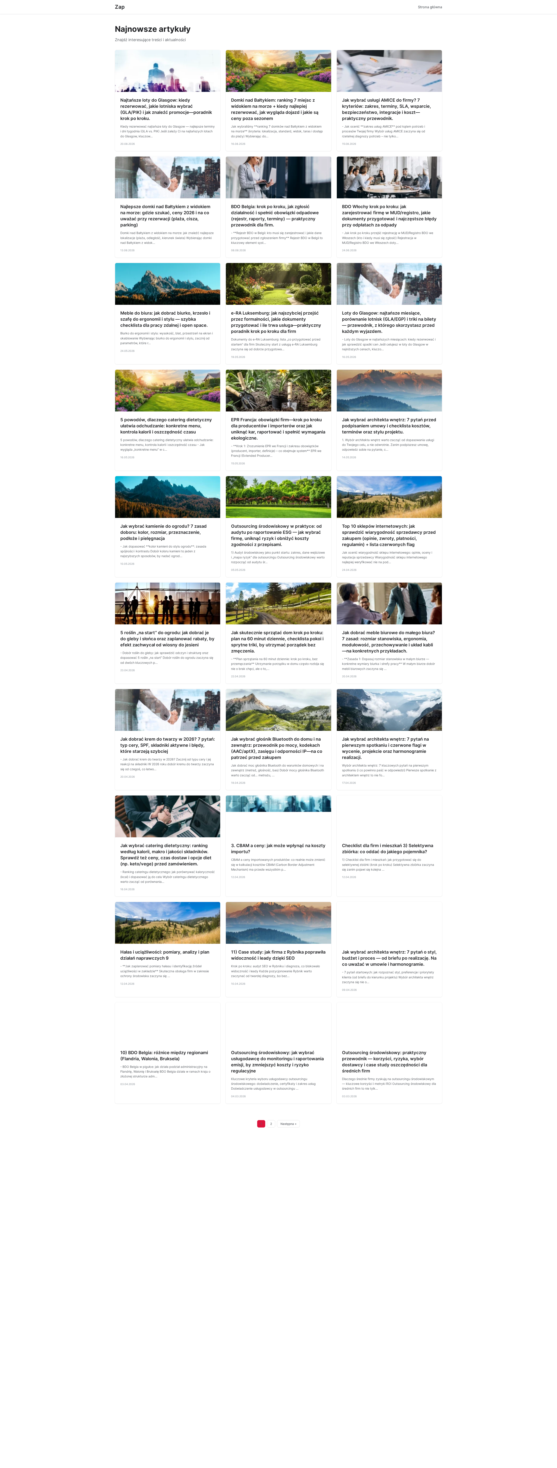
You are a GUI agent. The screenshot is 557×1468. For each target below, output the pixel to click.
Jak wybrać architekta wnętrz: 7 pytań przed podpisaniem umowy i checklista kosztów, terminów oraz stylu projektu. (389, 426)
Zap (120, 7)
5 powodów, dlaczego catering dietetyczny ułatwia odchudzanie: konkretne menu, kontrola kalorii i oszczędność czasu (166, 426)
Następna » (288, 1124)
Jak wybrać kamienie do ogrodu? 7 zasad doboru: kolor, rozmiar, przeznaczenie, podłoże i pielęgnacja (163, 532)
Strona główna (430, 7)
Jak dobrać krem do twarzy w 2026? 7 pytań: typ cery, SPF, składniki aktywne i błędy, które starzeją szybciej (167, 745)
